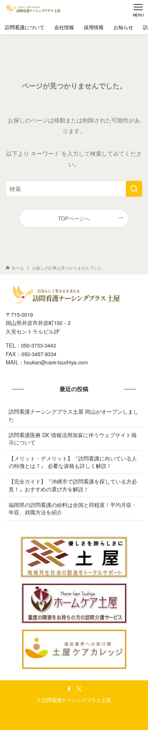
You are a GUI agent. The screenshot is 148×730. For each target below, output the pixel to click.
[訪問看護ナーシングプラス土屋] (34, 10)
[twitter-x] (79, 689)
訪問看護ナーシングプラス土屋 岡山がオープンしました (74, 415)
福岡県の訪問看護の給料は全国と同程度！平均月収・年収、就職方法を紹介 (73, 508)
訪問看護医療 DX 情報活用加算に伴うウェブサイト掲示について (72, 438)
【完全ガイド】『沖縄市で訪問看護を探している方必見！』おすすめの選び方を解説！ (73, 485)
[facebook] (69, 689)
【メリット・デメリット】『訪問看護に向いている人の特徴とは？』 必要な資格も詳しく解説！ (73, 462)
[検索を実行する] (134, 189)
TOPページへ (74, 218)
